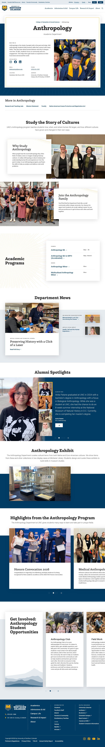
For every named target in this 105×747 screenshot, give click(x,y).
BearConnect (83, 718)
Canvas (56, 724)
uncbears (82, 710)
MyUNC (56, 727)
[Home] (11, 8)
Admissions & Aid (60, 8)
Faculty (44, 106)
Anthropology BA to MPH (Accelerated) (61, 257)
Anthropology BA (58, 250)
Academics (49, 8)
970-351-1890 (11, 714)
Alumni (23, 2)
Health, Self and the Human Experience (71, 330)
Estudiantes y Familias (44, 2)
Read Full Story (15, 349)
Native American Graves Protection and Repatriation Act (67, 106)
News (89, 2)
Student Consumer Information (89, 723)
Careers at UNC (84, 721)
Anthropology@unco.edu (15, 69)
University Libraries (85, 707)
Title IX (35, 741)
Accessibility (59, 741)
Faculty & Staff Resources (14, 2)
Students (4, 2)
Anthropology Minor (59, 267)
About (98, 8)
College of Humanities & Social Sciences (48, 22)
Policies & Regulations (12, 741)
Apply (100, 2)
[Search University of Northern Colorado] (102, 8)
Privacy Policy (26, 741)
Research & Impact (87, 8)
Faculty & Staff (59, 710)
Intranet (56, 729)
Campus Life (73, 8)
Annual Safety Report (46, 741)
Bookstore (82, 713)
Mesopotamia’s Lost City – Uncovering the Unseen (71, 318)
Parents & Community (31, 2)
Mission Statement (32, 106)
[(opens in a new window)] (10, 62)
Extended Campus (84, 715)
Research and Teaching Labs (14, 106)
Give (94, 2)
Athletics (71, 2)
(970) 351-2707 (35, 69)
